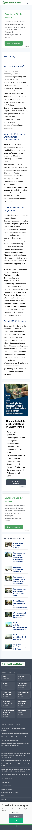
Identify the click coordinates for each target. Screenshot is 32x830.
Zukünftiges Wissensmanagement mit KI (14, 733)
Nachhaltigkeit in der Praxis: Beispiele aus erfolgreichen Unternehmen (19, 557)
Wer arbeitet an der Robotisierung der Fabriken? (13, 729)
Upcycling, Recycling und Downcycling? (18, 569)
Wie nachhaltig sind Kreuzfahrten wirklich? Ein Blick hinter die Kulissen (15, 744)
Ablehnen (16, 816)
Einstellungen (15, 812)
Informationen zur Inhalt (10, 792)
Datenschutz (7, 785)
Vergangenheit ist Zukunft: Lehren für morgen (15, 774)
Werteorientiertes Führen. (9, 740)
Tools (4, 799)
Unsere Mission (8, 789)
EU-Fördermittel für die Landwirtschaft (13, 737)
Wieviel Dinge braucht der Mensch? (18, 545)
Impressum (6, 782)
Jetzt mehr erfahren (13, 43)
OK (16, 820)
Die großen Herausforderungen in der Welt (20, 647)
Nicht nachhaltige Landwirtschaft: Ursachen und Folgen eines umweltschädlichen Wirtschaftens (15, 755)
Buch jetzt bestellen (16, 482)
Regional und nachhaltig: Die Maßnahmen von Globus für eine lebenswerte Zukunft (15, 770)
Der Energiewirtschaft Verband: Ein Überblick (15, 760)
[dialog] (16, 813)
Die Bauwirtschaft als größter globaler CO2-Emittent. (20, 637)
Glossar (5, 796)
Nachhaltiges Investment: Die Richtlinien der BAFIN (15, 765)
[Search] (26, 3)
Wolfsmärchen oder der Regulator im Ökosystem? (20, 615)
